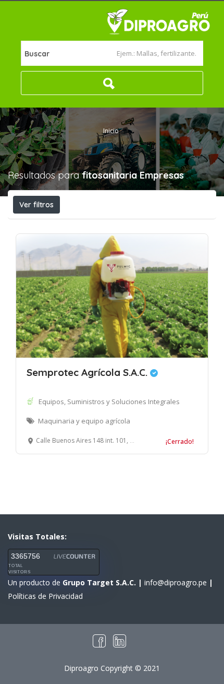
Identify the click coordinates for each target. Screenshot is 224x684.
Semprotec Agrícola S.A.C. (88, 372)
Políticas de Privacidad (45, 596)
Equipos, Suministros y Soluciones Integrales (109, 401)
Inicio (111, 130)
